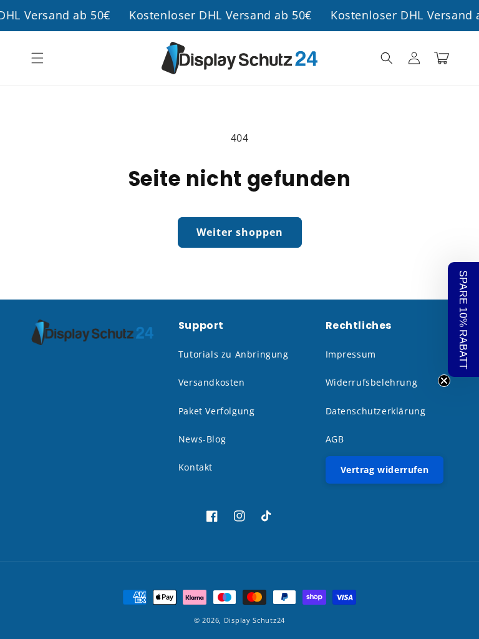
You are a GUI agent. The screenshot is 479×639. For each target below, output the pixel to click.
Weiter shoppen (239, 232)
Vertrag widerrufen (385, 470)
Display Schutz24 (254, 620)
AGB (335, 439)
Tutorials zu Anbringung (233, 354)
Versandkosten (211, 382)
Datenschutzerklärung (376, 411)
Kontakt (195, 467)
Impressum (351, 354)
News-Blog (202, 439)
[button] (37, 58)
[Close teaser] (444, 380)
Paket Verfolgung (216, 411)
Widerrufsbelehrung (372, 382)
